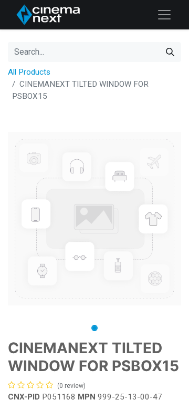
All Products (29, 72)
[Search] (170, 52)
